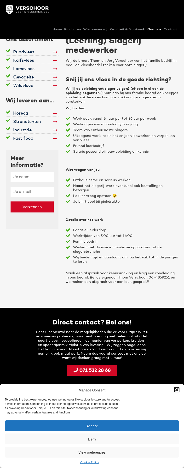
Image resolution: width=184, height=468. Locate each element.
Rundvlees (23, 52)
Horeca (20, 113)
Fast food (23, 138)
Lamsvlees (23, 69)
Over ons (154, 29)
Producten (72, 29)
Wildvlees (23, 85)
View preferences (92, 452)
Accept (92, 425)
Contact (170, 29)
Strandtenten (27, 121)
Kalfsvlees (23, 60)
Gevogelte (23, 77)
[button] (176, 389)
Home (57, 29)
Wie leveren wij (95, 29)
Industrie (22, 130)
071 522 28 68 (94, 370)
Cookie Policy (89, 462)
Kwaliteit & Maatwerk (127, 29)
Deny (92, 438)
